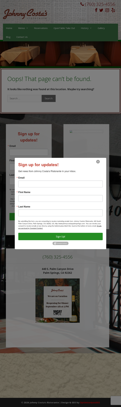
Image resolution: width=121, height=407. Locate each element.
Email (21, 177)
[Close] (98, 162)
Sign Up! (60, 236)
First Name (24, 192)
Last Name (24, 206)
